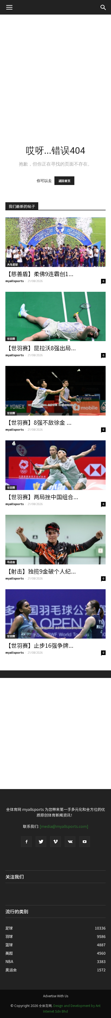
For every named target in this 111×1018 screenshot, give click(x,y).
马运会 (11, 562)
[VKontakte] (70, 841)
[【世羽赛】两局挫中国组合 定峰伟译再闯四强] (55, 465)
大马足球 (12, 264)
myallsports (14, 281)
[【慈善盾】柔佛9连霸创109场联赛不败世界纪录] (55, 242)
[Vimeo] (55, 841)
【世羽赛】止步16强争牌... (39, 645)
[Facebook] (26, 841)
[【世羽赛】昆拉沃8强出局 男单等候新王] (55, 316)
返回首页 (64, 181)
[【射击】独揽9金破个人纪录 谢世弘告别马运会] (55, 539)
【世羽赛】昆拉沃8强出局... (40, 348)
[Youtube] (84, 841)
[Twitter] (41, 841)
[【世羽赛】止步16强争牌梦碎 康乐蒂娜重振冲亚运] (55, 614)
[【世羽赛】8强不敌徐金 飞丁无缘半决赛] (55, 391)
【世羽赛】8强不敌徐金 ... (38, 422)
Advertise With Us (55, 995)
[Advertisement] (55, 72)
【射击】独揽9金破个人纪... (40, 571)
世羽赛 (11, 339)
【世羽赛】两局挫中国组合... (41, 497)
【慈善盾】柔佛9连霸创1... (39, 274)
